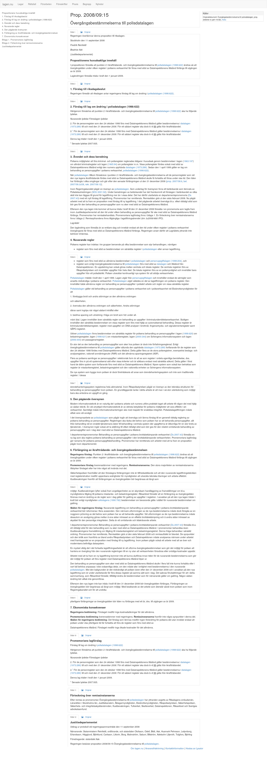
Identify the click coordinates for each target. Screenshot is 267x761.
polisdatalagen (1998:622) (170, 64)
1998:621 (101, 336)
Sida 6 (72, 257)
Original (87, 32)
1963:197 (188, 161)
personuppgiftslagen (142, 277)
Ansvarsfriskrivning (154, 748)
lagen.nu (7, 4)
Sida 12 (73, 717)
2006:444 (75, 339)
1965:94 (112, 164)
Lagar (20, 4)
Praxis (75, 4)
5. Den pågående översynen (14, 29)
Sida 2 (72, 83)
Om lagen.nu (137, 748)
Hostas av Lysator (194, 748)
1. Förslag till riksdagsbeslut (14, 16)
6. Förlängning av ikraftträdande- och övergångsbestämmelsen (30, 33)
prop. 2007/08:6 (174, 181)
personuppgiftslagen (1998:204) (166, 260)
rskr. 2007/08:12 (93, 184)
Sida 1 (72, 32)
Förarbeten (46, 4)
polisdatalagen (81, 175)
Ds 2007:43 (176, 434)
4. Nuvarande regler (10, 26)
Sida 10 (73, 635)
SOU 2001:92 (99, 192)
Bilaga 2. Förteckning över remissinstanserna (22, 43)
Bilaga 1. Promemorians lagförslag (17, 39)
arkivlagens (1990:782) (109, 500)
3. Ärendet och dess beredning (15, 23)
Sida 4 (72, 101)
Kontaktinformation (174, 748)
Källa (224, 19)
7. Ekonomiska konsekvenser (15, 36)
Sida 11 (73, 690)
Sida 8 (72, 487)
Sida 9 (72, 597)
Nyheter (100, 4)
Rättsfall (32, 4)
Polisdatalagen (77, 277)
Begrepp (87, 4)
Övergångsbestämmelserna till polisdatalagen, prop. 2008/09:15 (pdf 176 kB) (230, 18)
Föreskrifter (62, 4)
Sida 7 (72, 383)
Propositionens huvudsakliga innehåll (18, 13)
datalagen (162, 263)
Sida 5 (72, 151)
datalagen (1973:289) (136, 167)
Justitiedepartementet (11, 46)
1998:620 (188, 333)
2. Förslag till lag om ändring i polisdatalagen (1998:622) (27, 19)
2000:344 (141, 336)
